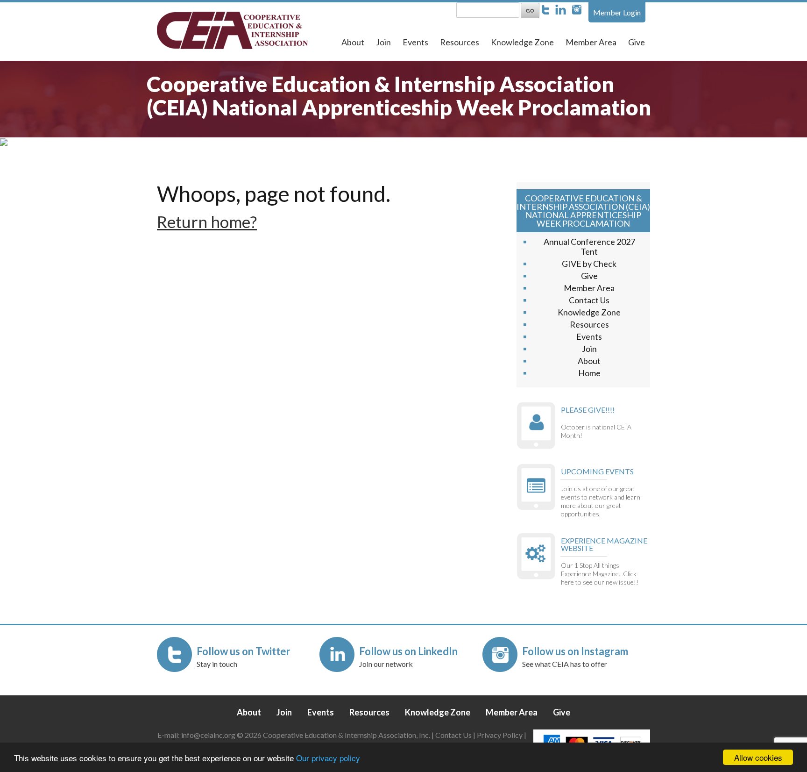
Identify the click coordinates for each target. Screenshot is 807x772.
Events (415, 42)
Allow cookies (758, 757)
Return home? (207, 221)
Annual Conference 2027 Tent (589, 246)
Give (636, 42)
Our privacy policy (328, 758)
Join (383, 42)
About (352, 42)
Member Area (591, 42)
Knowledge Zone (522, 42)
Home (589, 373)
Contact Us (589, 300)
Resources (459, 42)
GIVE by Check (589, 263)
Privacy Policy (500, 734)
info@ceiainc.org (209, 734)
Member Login (617, 12)
